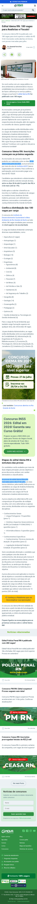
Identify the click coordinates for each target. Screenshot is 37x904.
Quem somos (6, 836)
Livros (3, 846)
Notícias (8, 20)
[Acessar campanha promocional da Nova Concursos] (18, 16)
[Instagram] (31, 831)
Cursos (4, 843)
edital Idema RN (24, 94)
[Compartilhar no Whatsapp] (19, 54)
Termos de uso (12, 901)
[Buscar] (34, 10)
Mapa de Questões (25, 846)
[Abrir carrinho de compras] (35, 6)
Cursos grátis (24, 840)
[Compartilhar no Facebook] (12, 54)
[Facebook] (27, 831)
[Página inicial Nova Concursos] (7, 831)
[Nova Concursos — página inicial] (18, 5)
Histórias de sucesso (26, 849)
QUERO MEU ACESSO (15, 451)
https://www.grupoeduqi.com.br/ (19, 899)
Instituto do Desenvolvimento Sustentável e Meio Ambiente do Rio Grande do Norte (16, 217)
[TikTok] (23, 831)
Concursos (5, 849)
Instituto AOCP (22, 166)
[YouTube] (34, 831)
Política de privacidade (25, 818)
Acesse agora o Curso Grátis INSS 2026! (18, 103)
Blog (21, 836)
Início (3, 20)
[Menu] (2, 5)
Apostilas (4, 840)
